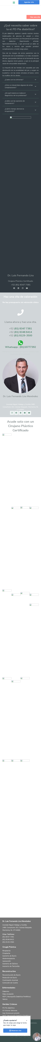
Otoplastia (6, 953)
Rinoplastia (6, 951)
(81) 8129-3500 (23, 335)
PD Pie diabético (8, 1008)
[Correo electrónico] (25, 413)
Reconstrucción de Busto (11, 975)
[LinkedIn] (18, 288)
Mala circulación (8, 994)
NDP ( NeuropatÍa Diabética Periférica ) (16, 997)
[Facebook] (14, 288)
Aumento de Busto (9, 956)
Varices (4, 999)
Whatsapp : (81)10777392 (20, 347)
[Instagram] (23, 288)
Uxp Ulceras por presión (10, 1013)
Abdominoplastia (8, 958)
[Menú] (14, 2)
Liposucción (6, 961)
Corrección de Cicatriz (10, 983)
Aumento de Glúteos (10, 964)
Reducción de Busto (9, 978)
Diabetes (5, 991)
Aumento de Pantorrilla (10, 966)
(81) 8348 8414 (23, 332)
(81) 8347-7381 (8, 937)
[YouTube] (27, 288)
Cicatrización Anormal (10, 980)
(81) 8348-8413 (8, 939)
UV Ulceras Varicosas (9, 1010)
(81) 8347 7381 (23, 328)
